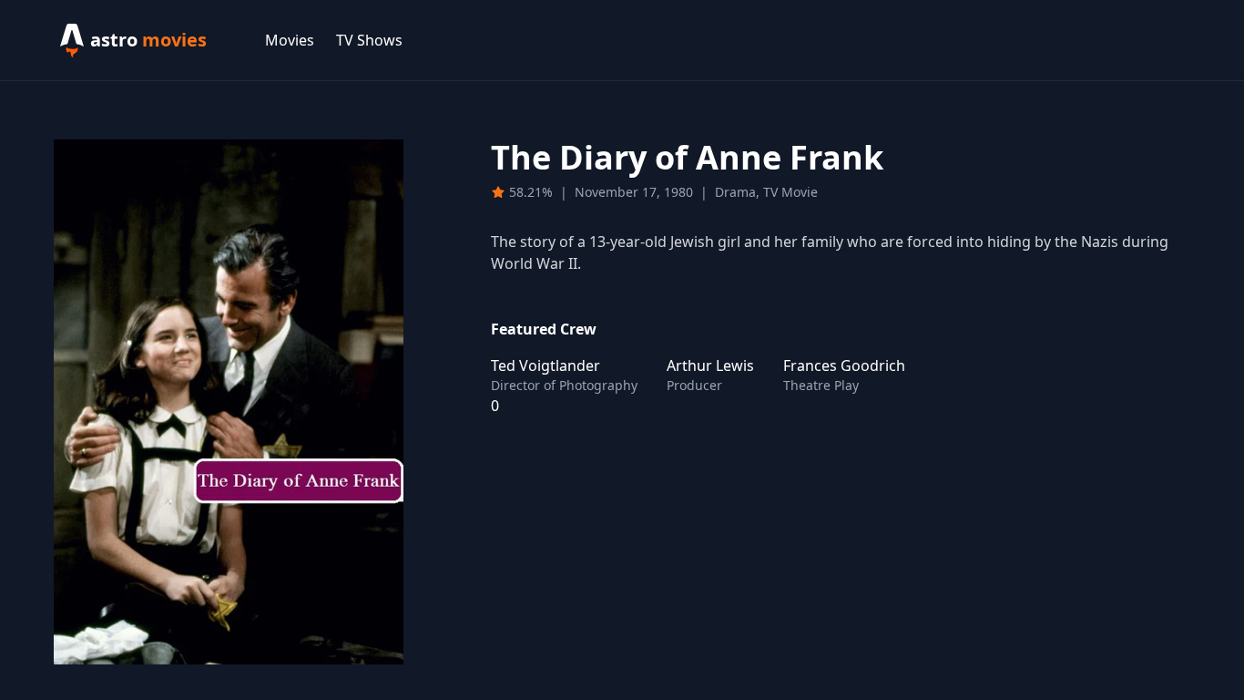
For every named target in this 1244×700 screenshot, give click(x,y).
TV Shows (369, 40)
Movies (289, 40)
